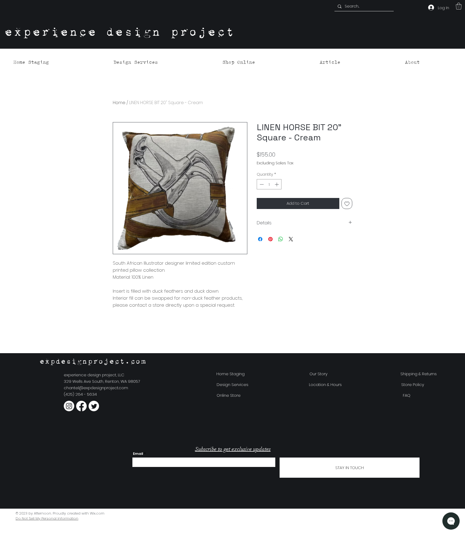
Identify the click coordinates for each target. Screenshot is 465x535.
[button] (459, 6)
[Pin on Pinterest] (270, 239)
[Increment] (277, 184)
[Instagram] (69, 406)
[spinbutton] (269, 184)
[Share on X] (291, 239)
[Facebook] (81, 406)
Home (119, 103)
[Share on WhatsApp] (280, 239)
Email (138, 453)
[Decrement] (261, 184)
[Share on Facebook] (260, 239)
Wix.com (97, 513)
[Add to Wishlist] (347, 203)
